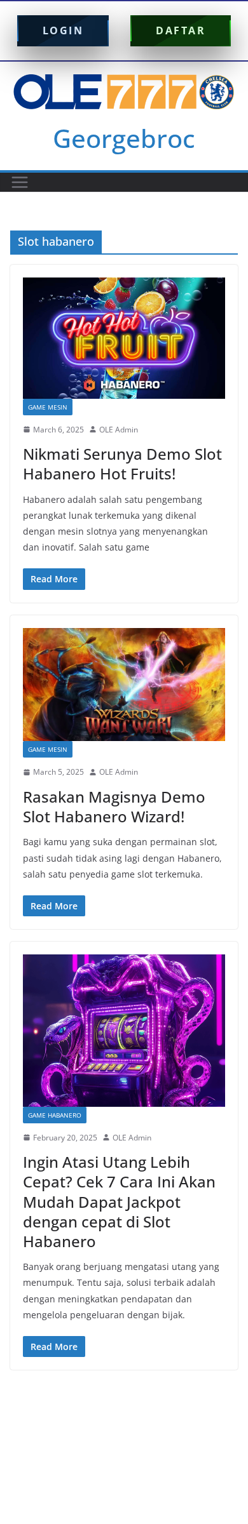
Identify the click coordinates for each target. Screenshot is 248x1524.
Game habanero (54, 1115)
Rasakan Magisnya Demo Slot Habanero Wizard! (114, 806)
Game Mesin (47, 407)
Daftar (180, 30)
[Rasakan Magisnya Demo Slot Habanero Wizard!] (124, 685)
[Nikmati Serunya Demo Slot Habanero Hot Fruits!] (124, 338)
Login (63, 30)
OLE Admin (118, 429)
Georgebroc (124, 138)
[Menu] (19, 182)
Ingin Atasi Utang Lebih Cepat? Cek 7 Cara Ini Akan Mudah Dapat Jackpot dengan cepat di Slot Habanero (119, 1201)
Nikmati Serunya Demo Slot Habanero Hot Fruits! (122, 463)
